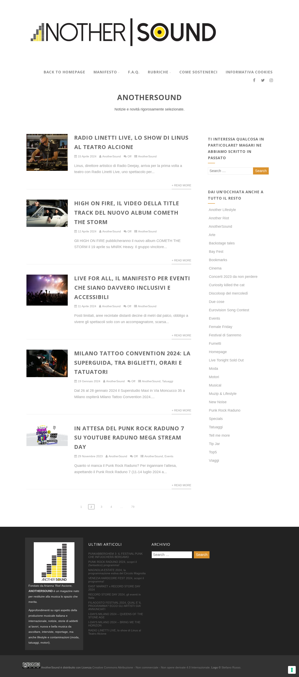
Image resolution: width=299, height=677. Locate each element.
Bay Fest (216, 252)
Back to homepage (64, 72)
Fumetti (215, 343)
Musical (215, 385)
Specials (216, 419)
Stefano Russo (231, 667)
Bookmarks (218, 260)
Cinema (215, 268)
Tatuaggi (167, 381)
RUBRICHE (158, 72)
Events (169, 456)
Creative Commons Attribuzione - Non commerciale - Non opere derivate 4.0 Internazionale (151, 667)
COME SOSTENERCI (198, 72)
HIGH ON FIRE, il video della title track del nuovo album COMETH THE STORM (126, 212)
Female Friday (220, 327)
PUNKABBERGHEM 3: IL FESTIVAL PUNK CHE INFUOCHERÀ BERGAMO (115, 555)
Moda (213, 369)
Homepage (218, 352)
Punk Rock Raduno (224, 410)
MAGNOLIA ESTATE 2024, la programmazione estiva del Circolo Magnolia (117, 571)
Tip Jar (214, 444)
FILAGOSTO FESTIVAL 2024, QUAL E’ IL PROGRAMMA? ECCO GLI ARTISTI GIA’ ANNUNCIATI (114, 606)
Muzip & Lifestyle (223, 394)
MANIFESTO (105, 72)
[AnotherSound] (149, 64)
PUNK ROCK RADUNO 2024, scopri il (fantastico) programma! (112, 563)
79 (132, 506)
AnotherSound (111, 156)
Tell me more (219, 435)
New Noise (218, 402)
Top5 (213, 452)
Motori (214, 377)
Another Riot (219, 218)
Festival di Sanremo (225, 335)
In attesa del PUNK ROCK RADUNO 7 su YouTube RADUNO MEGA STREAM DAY (129, 437)
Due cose (216, 302)
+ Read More (181, 185)
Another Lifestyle (222, 210)
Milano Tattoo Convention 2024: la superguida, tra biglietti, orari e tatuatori (132, 362)
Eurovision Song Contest (229, 310)
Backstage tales (222, 243)
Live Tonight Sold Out (226, 360)
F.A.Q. (134, 72)
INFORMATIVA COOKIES (249, 72)
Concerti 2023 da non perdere (233, 277)
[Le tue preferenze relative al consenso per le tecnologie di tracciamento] (292, 670)
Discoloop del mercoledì (228, 293)
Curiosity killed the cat (226, 285)
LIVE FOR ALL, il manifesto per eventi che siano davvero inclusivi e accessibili (132, 287)
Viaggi (214, 460)
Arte (212, 235)
